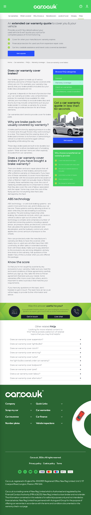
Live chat (58, 317)
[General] (68, 78)
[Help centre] (81, 6)
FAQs (81, 16)
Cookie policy (49, 463)
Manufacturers (51, 16)
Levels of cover (63, 16)
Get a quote (21, 53)
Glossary (74, 16)
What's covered (25, 16)
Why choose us (38, 16)
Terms (59, 463)
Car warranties (13, 16)
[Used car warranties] (68, 87)
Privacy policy (35, 463)
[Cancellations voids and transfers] (68, 91)
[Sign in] (87, 6)
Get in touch (32, 317)
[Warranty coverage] (68, 83)
